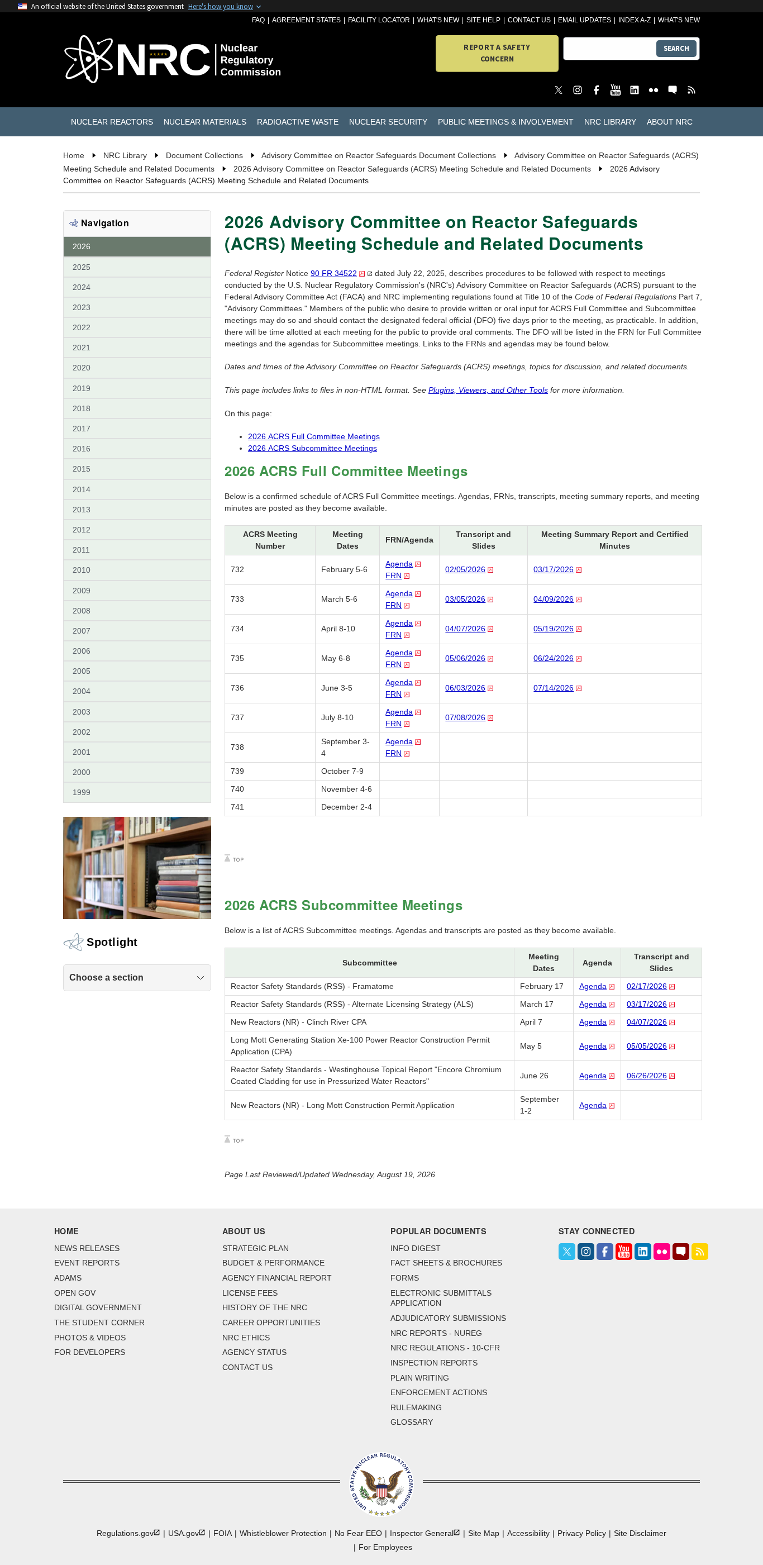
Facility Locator (379, 20)
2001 (81, 752)
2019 (81, 388)
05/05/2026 (647, 1045)
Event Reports (87, 1262)
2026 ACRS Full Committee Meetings (314, 436)
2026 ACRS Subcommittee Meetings (312, 448)
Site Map (483, 1533)
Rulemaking (416, 1407)
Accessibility (528, 1533)
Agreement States (306, 20)
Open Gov (75, 1292)
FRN (393, 575)
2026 (81, 246)
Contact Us (529, 20)
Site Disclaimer (640, 1533)
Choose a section (106, 977)
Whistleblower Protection (283, 1533)
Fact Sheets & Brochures (446, 1262)
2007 (81, 630)
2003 (81, 711)
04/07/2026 (465, 628)
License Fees (250, 1292)
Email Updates (584, 20)
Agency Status (254, 1352)
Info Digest (415, 1248)
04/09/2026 (553, 598)
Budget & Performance (273, 1262)
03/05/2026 (465, 598)
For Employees (385, 1547)
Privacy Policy (581, 1533)
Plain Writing (419, 1377)
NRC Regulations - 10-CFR (445, 1347)
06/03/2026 (465, 687)
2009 (81, 590)
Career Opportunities (271, 1322)
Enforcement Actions (438, 1392)
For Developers (89, 1352)
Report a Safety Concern (497, 53)
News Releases (87, 1248)
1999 (81, 792)
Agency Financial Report (277, 1277)
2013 (81, 509)
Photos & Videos (90, 1337)
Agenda (399, 563)
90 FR (334, 273)
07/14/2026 (553, 687)
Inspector (422, 1533)
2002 (81, 731)
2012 (81, 529)
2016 (81, 448)
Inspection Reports (434, 1362)
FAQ (258, 20)
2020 (81, 367)
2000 (81, 772)
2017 (81, 428)
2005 (81, 671)
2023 (81, 307)
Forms (404, 1277)
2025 (81, 267)
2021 (81, 347)
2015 (81, 468)
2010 (81, 569)
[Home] (114, 60)
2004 (81, 691)
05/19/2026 (553, 628)
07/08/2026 (465, 717)
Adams (68, 1277)
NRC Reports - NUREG (436, 1333)
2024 (81, 287)
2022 (81, 327)
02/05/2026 (465, 569)
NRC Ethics (246, 1337)
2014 (81, 489)
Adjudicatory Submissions (448, 1318)
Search (676, 48)
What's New (438, 20)
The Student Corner (99, 1322)
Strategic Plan (255, 1248)
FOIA (222, 1533)
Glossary (411, 1421)
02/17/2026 (647, 986)
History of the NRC (264, 1307)
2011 (81, 549)
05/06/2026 (465, 658)
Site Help (483, 20)
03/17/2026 (553, 569)
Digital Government (98, 1307)
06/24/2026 (553, 658)
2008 (81, 610)
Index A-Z (634, 20)
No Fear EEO (358, 1533)
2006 (81, 650)
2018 (81, 408)
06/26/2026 (647, 1075)
